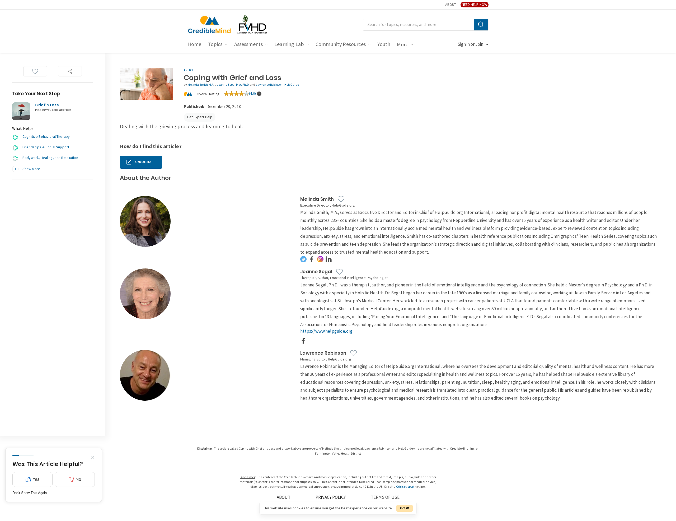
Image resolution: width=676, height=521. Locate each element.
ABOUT (450, 4)
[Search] (481, 24)
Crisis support (405, 487)
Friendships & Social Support (45, 147)
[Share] (70, 71)
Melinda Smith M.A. (201, 85)
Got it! (404, 508)
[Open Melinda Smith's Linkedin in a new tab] (329, 259)
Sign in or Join (470, 44)
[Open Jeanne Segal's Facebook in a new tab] (303, 340)
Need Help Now (474, 4)
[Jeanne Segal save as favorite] (339, 271)
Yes (36, 479)
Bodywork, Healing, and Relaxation (50, 158)
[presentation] (259, 93)
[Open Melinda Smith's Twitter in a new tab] (303, 259)
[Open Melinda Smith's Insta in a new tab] (320, 259)
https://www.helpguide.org (326, 331)
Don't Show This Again (29, 493)
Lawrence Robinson (269, 85)
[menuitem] (194, 44)
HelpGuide (291, 85)
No (78, 479)
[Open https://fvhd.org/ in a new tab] (252, 24)
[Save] (35, 71)
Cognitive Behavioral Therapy (46, 136)
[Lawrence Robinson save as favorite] (353, 353)
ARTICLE (189, 70)
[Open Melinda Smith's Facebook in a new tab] (312, 259)
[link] (141, 162)
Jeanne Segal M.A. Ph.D (233, 85)
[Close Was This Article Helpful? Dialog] (92, 457)
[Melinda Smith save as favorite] (341, 199)
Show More (31, 169)
